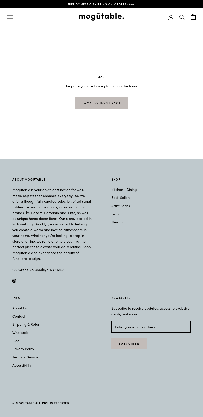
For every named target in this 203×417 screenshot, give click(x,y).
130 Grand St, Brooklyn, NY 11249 (38, 269)
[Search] (182, 16)
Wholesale (20, 332)
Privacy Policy (23, 348)
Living (116, 213)
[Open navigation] (10, 17)
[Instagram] (14, 280)
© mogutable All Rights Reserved (40, 403)
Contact (18, 316)
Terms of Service (25, 356)
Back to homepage (101, 103)
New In (117, 222)
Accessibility (21, 365)
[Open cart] (193, 17)
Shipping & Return (26, 324)
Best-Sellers (120, 197)
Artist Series (120, 205)
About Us (19, 307)
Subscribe (129, 343)
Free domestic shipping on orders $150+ (101, 4)
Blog (16, 340)
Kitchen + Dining (124, 189)
